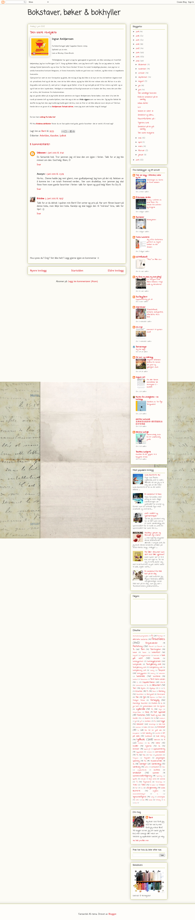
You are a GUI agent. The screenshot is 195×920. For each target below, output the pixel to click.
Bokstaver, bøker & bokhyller (74, 12)
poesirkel (158, 755)
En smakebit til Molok (153, 494)
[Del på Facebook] (71, 131)
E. (164, 688)
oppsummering (159, 748)
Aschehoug (137, 646)
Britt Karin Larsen (157, 679)
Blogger (112, 914)
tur (136, 788)
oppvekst (139, 752)
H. (152, 709)
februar (141, 150)
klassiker (54, 135)
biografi (135, 655)
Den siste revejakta (146, 132)
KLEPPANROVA (141, 256)
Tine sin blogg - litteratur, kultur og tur (148, 176)
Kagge (163, 721)
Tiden (143, 784)
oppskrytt (147, 749)
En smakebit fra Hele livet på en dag (153, 572)
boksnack (162, 673)
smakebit (137, 773)
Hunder (135, 718)
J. (154, 718)
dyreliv (143, 688)
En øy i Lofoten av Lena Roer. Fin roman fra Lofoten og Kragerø (154, 203)
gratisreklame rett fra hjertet (154, 706)
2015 (138, 48)
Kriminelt (161, 727)
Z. (164, 800)
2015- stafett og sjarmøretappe (151, 514)
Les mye (139, 327)
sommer (156, 772)
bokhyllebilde (137, 664)
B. (134, 649)
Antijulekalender (151, 643)
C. (137, 682)
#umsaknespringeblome (140, 636)
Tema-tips (158, 782)
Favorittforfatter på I (146, 118)
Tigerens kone (143, 122)
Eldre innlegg (116, 270)
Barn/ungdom (155, 649)
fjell (144, 697)
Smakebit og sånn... (146, 114)
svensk (162, 779)
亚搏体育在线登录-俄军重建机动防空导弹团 (149, 422)
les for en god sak (153, 730)
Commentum (139, 685)
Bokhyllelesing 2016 (153, 664)
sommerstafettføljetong (142, 775)
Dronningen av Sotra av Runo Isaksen (155, 181)
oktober (141, 73)
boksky (152, 673)
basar (135, 652)
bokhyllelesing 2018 (155, 667)
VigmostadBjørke (139, 796)
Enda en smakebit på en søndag (148, 98)
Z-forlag (158, 800)
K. (155, 721)
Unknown (41, 152)
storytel (143, 779)
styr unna (152, 779)
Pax (144, 755)
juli (139, 85)
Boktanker (140, 217)
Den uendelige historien (147, 93)
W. (143, 799)
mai (140, 137)
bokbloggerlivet (138, 661)
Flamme (152, 697)
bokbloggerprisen (154, 661)
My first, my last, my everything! (148, 276)
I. (141, 718)
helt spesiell (159, 712)
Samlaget (143, 763)
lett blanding (147, 733)
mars (140, 146)
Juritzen (148, 721)
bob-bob (156, 655)
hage (160, 709)
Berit (151, 817)
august (141, 81)
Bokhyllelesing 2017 (139, 667)
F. (147, 691)
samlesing (136, 766)
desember (142, 64)
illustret (147, 718)
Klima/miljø (152, 724)
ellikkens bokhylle (142, 432)
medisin (140, 743)
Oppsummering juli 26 (144, 299)
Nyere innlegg (38, 270)
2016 (138, 44)
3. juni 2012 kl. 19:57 (54, 198)
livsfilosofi (148, 736)
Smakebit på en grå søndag (146, 128)
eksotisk (138, 691)
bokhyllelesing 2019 (139, 670)
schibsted (155, 767)
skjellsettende (142, 770)
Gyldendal (140, 709)
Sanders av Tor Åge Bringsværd (155, 403)
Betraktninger (141, 346)
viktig (152, 797)
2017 (138, 40)
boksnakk (141, 676)
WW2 (150, 800)
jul (135, 721)
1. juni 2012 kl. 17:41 (55, 152)
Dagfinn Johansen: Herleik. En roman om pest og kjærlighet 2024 (154, 363)
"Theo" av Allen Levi (154, 259)
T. (137, 781)
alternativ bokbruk (140, 639)
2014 (138, 52)
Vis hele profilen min (141, 840)
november (142, 68)
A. (152, 635)
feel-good (150, 694)
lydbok (63, 135)
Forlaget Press (139, 700)
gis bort (136, 706)
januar (141, 154)
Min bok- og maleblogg (144, 357)
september (143, 77)
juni (140, 89)
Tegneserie (147, 782)
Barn (143, 649)
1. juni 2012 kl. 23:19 (55, 174)
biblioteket (156, 652)
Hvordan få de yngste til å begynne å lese (146, 455)
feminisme (161, 694)
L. (138, 730)
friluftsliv (154, 703)
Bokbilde (156, 658)
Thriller (135, 785)
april (140, 142)
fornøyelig (154, 700)
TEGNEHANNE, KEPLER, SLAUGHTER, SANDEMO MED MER (155, 313)
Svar (39, 164)
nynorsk (148, 745)
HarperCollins (137, 712)
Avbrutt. (159, 646)
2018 (138, 35)
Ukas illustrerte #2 (152, 474)
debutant (156, 685)
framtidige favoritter (140, 703)
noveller (135, 745)
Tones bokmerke (142, 237)
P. (137, 754)
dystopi (152, 688)
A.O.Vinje (160, 636)
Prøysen (135, 758)
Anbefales (44, 135)
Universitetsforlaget (139, 794)
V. (157, 794)
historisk (141, 715)
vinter (137, 800)
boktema (156, 676)
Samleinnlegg (156, 763)
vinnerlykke (161, 797)
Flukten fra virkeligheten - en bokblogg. (147, 398)
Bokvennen (143, 679)
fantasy (162, 691)
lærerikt (157, 739)
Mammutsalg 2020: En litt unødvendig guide (154, 437)
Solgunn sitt (140, 377)
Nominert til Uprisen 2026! (154, 330)
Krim (152, 727)
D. (147, 685)
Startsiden (77, 270)
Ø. (136, 803)
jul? (141, 721)
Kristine (40, 198)
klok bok (162, 724)
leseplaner (136, 733)
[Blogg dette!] (65, 131)
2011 (138, 159)
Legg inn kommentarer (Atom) (83, 281)
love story (160, 736)
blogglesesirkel (145, 655)
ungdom (155, 791)
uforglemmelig (151, 787)
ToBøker (162, 785)
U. (142, 788)
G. (161, 703)
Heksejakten (151, 219)
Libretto (157, 733)
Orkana (149, 752)
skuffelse (157, 770)
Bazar (144, 652)
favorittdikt (139, 694)
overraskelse (160, 751)
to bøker (152, 785)
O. (159, 745)
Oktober (136, 748)
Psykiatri (147, 758)
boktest (135, 679)
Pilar (150, 755)
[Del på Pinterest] (73, 131)
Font (160, 697)
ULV (139, 107)
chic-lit (162, 682)
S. (133, 763)
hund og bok (156, 715)
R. (145, 760)
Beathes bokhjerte (143, 451)
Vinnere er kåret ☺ (146, 111)
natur (158, 742)
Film (137, 697)
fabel (154, 691)
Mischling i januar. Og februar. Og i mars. (153, 534)
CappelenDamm (148, 682)
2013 (138, 56)
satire (146, 767)
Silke (163, 767)
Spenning (159, 776)
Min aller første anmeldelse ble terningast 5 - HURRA (152, 383)
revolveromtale (156, 760)
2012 (138, 60)
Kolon (145, 727)
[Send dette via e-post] (62, 131)
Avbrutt (151, 646)
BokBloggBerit (141, 296)
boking (152, 670)
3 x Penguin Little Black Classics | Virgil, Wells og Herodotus (155, 282)
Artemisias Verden (143, 197)
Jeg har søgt (140, 349)
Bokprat (161, 670)
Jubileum (162, 718)
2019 (138, 31)
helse (147, 712)
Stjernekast (140, 307)
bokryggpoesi (142, 673)
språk (135, 779)
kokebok (138, 727)
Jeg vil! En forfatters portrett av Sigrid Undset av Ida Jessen (155, 243)
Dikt (134, 688)
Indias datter (143, 103)
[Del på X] (68, 131)
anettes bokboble (143, 419)
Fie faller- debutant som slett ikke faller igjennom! (154, 553)
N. (149, 742)
